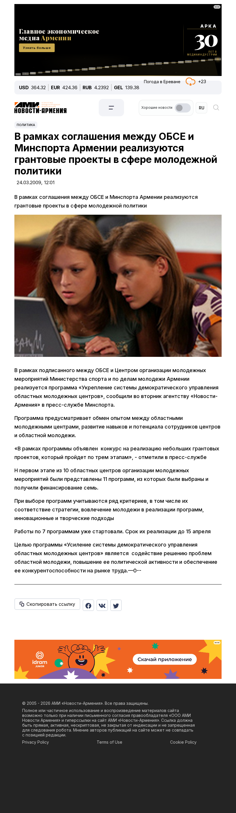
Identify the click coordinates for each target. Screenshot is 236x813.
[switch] (183, 108)
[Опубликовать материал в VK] (102, 605)
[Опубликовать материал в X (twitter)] (116, 605)
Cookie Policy (183, 742)
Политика (26, 125)
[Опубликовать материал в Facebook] (88, 605)
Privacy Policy (35, 742)
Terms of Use (109, 742)
